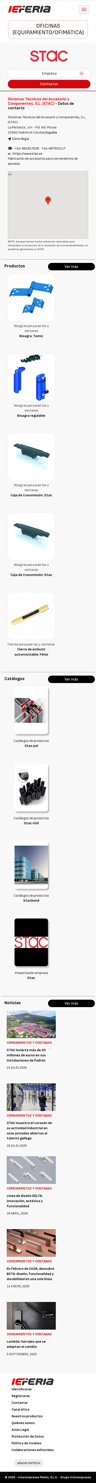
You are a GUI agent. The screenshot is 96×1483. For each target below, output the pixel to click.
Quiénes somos (23, 1423)
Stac (31, 978)
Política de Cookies (26, 1443)
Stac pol (31, 746)
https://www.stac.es (27, 154)
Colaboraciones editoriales (33, 1450)
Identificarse (22, 1389)
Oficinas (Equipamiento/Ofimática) (48, 29)
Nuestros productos (27, 1416)
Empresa (49, 73)
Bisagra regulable (31, 416)
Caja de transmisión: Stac (31, 495)
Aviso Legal (20, 1430)
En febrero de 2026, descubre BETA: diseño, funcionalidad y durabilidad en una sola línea (30, 1274)
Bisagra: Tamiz (31, 336)
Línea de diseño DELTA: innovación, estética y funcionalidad (25, 1201)
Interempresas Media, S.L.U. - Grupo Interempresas (54, 1477)
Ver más (71, 266)
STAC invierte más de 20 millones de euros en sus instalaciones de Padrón (26, 1055)
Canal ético (20, 1409)
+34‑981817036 (27, 148)
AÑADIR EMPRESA (28, 1463)
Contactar (49, 84)
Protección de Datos (28, 1436)
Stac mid (31, 823)
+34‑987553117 (53, 148)
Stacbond (31, 900)
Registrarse (21, 1396)
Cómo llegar (20, 139)
